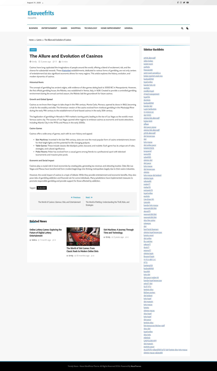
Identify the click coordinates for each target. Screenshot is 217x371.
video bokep (148, 61)
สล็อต (146, 124)
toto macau (148, 142)
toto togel (147, 298)
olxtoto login (148, 178)
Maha (34, 240)
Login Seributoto (150, 109)
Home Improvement (111, 28)
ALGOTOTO (148, 349)
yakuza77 (147, 244)
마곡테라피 (149, 112)
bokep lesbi (148, 121)
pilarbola (147, 337)
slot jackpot (157, 175)
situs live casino (149, 220)
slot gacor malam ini (151, 277)
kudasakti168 (149, 79)
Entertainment (49, 28)
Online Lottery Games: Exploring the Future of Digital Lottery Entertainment (46, 232)
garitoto (147, 67)
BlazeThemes (136, 366)
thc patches (148, 241)
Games (64, 28)
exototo (147, 88)
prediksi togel (149, 91)
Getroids (147, 202)
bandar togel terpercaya (153, 280)
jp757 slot (165, 349)
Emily (34, 61)
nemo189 (147, 154)
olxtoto (146, 172)
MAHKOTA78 (149, 148)
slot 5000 (147, 115)
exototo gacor (149, 346)
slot (145, 139)
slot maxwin (148, 301)
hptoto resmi (148, 235)
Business (33, 28)
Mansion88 (148, 70)
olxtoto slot (148, 160)
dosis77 (146, 247)
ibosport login (149, 256)
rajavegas (147, 223)
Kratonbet (42, 188)
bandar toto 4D (149, 85)
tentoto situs (148, 289)
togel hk (147, 97)
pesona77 (147, 250)
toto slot (147, 274)
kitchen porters (149, 292)
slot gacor (147, 163)
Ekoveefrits (41, 12)
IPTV (145, 262)
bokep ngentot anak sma (153, 76)
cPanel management (151, 94)
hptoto (146, 307)
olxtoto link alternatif (151, 118)
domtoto (147, 100)
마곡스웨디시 (150, 259)
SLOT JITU (147, 286)
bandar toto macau (151, 205)
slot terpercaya (149, 136)
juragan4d (147, 151)
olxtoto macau (149, 310)
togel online (148, 82)
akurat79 (147, 211)
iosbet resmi (148, 64)
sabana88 (147, 181)
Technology (90, 28)
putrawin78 (148, 190)
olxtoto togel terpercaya (153, 232)
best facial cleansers (151, 229)
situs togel (147, 313)
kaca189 (147, 271)
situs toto (147, 334)
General (128, 28)
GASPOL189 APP (150, 340)
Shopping (76, 28)
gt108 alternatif (149, 58)
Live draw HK (149, 199)
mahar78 (147, 187)
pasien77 (147, 184)
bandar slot (148, 106)
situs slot (147, 328)
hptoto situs (173, 349)
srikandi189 (156, 349)
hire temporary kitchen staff (154, 325)
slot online (147, 238)
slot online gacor (150, 145)
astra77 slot (148, 283)
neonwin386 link (150, 208)
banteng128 (148, 265)
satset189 (147, 157)
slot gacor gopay (150, 127)
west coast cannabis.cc (152, 73)
